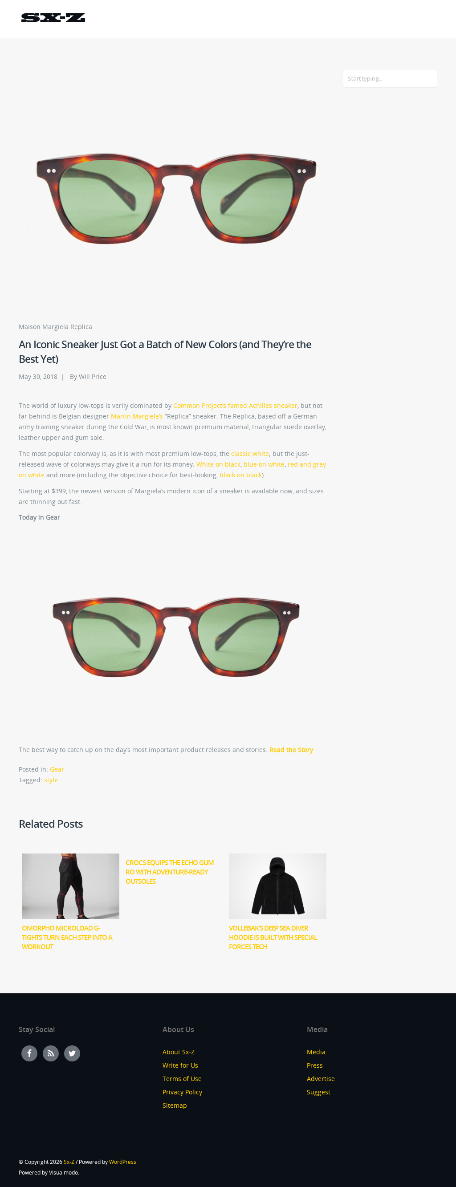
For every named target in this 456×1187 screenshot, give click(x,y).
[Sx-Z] (53, 19)
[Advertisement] (378, 239)
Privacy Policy (182, 1092)
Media (316, 1052)
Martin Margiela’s (137, 416)
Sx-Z (69, 1162)
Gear (57, 769)
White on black (218, 464)
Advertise (321, 1078)
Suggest (318, 1092)
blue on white (264, 464)
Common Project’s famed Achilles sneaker (235, 405)
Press (315, 1065)
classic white (250, 453)
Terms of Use (182, 1078)
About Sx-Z (179, 1052)
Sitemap (175, 1105)
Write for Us (180, 1065)
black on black (241, 475)
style (51, 780)
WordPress (122, 1162)
